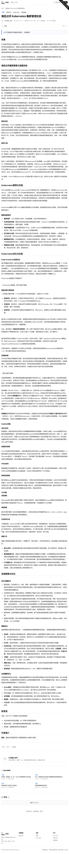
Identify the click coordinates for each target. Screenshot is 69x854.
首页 (2, 8)
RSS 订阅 (38, 838)
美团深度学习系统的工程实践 (9, 785)
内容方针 (55, 838)
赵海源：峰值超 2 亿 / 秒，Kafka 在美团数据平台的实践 (16, 777)
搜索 (37, 835)
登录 (66, 2)
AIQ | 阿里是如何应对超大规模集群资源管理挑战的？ (49, 777)
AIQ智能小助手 (13, 758)
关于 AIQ (55, 835)
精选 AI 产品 (14, 2)
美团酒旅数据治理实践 (41, 785)
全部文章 (21, 835)
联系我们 (55, 840)
